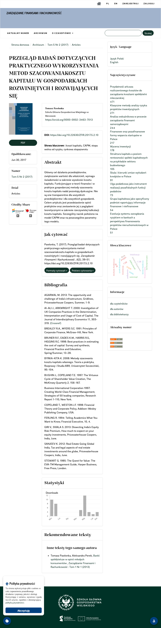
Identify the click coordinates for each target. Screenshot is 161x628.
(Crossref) (55, 323)
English (114, 62)
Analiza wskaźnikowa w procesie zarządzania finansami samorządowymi (128, 120)
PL (107, 3)
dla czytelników (119, 303)
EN (115, 3)
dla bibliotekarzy (119, 314)
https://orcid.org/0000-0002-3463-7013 (69, 119)
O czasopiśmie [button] (62, 33)
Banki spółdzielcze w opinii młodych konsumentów (75, 559)
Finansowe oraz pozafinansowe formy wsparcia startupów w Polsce (127, 135)
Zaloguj (149, 3)
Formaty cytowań (56, 270)
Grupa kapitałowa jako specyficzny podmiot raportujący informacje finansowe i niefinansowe (129, 202)
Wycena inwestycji (120, 146)
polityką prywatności (15, 603)
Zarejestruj (130, 3)
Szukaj (148, 33)
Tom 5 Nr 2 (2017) (57, 44)
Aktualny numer (18, 33)
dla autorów (116, 309)
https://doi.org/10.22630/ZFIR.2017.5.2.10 (74, 135)
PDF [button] (23, 142)
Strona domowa (20, 44)
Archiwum (40, 33)
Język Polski (117, 58)
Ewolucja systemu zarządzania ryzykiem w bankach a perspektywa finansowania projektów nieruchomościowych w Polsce (129, 221)
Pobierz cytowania (82, 270)
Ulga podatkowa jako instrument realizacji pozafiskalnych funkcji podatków (128, 187)
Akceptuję (23, 610)
